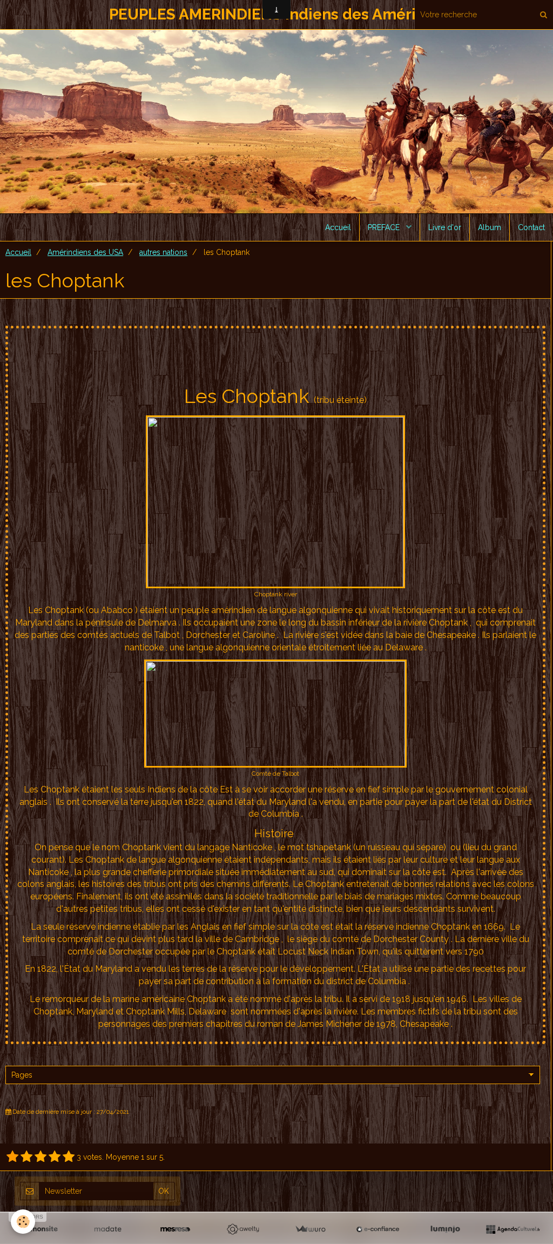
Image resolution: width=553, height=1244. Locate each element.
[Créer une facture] (310, 1229)
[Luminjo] (445, 1229)
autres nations (163, 252)
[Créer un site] (40, 1229)
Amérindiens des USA (85, 252)
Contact (531, 227)
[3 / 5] (40, 1157)
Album (489, 227)
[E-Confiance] (377, 1229)
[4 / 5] (54, 1157)
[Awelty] (242, 1229)
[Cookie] (23, 1221)
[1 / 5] (12, 1157)
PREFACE (385, 227)
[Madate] (107, 1229)
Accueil (338, 227)
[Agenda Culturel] (512, 1229)
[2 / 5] (26, 1157)
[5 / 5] (69, 1157)
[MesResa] (175, 1229)
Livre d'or (444, 227)
